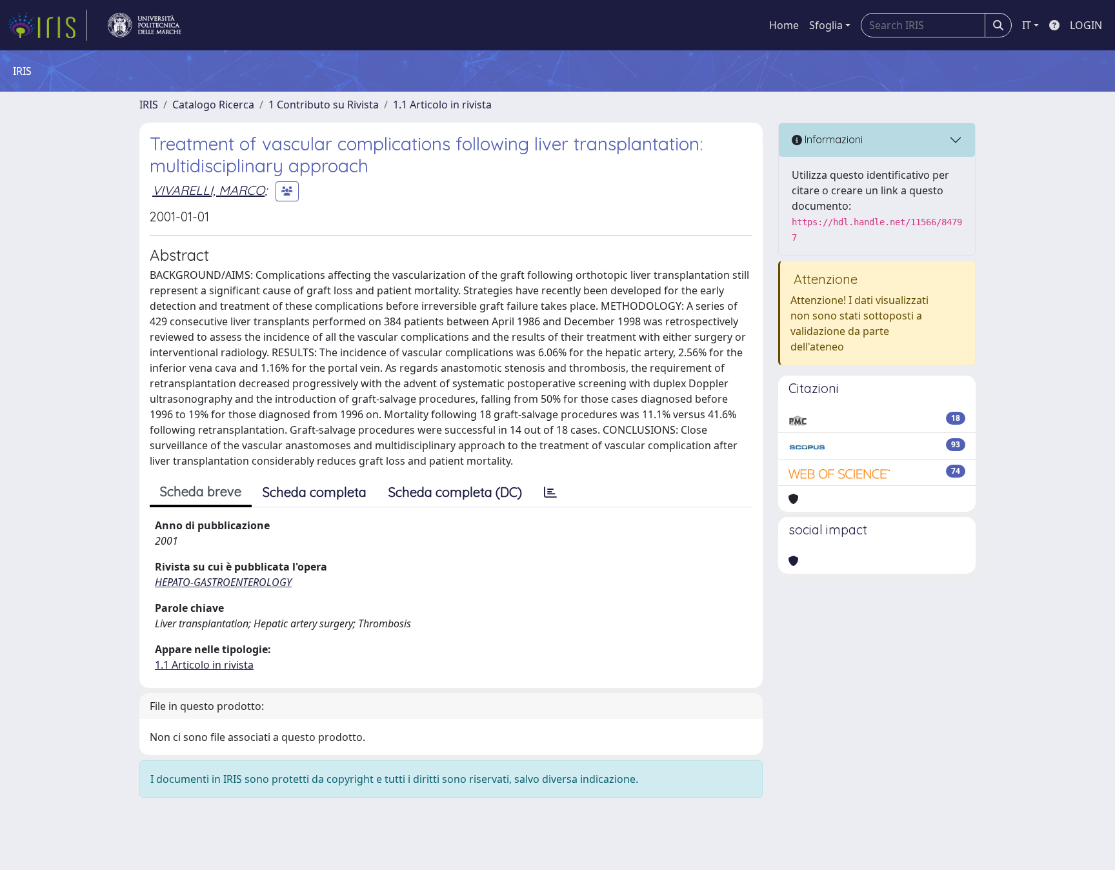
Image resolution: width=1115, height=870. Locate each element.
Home (784, 25)
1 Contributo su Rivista (323, 104)
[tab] (550, 492)
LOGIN (1086, 25)
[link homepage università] (144, 25)
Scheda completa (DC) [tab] (455, 492)
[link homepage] (47, 25)
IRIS (148, 104)
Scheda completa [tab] (315, 492)
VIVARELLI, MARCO (208, 190)
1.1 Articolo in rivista (442, 104)
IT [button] (1026, 25)
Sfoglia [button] (826, 25)
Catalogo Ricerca (213, 104)
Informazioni (832, 139)
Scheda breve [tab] (200, 491)
